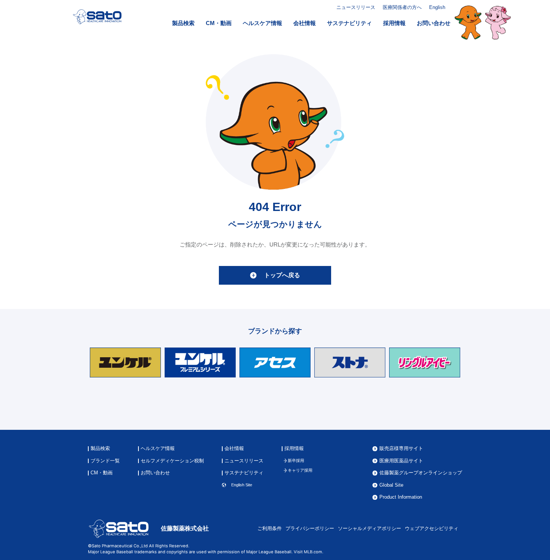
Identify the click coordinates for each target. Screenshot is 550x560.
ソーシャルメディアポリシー (369, 528)
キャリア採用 (300, 470)
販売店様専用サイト (401, 448)
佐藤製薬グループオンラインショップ (420, 473)
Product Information (400, 497)
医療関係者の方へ (402, 7)
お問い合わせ (433, 23)
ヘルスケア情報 (262, 23)
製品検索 (183, 23)
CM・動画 (219, 23)
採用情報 (394, 23)
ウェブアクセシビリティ (431, 528)
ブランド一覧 (105, 461)
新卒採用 (296, 461)
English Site (241, 485)
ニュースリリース (355, 7)
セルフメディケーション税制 (172, 461)
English (437, 7)
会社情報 (304, 23)
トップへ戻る (282, 275)
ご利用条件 (269, 528)
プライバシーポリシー (309, 528)
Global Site (391, 485)
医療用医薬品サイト (401, 461)
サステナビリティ (349, 23)
